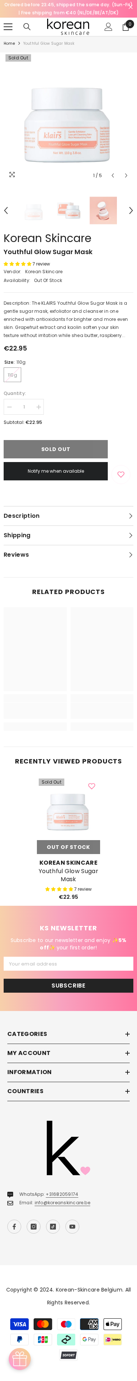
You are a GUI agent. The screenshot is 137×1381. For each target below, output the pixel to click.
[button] (112, 175)
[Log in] (108, 27)
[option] (68, 117)
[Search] (27, 26)
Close (130, 7)
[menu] (8, 26)
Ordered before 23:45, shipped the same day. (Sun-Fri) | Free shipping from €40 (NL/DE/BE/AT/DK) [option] (68, 8)
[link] (35, 711)
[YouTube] (72, 1227)
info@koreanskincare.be (62, 1202)
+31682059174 (62, 1194)
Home (9, 43)
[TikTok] (53, 1227)
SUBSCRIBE (68, 985)
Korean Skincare (47, 238)
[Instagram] (34, 1227)
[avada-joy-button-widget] (20, 1359)
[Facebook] (14, 1227)
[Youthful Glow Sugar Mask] (68, 808)
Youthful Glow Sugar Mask (68, 875)
